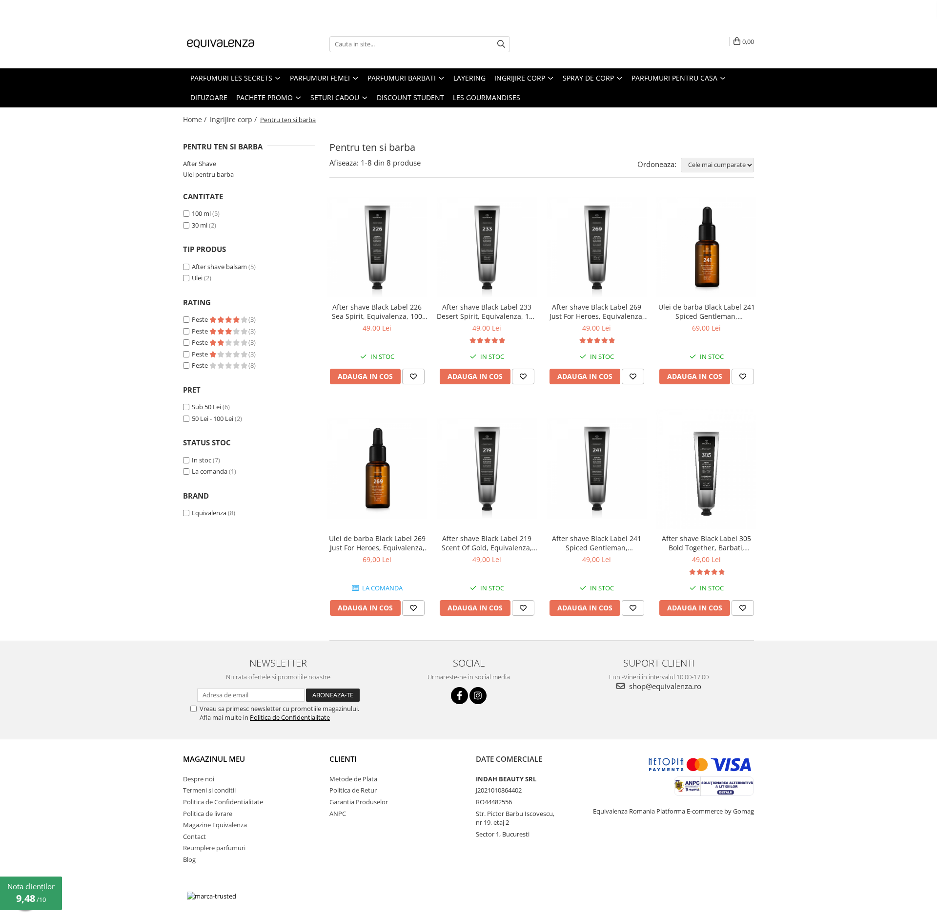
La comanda (209, 471)
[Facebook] (459, 695)
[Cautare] (501, 44)
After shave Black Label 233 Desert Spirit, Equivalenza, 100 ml (487, 311)
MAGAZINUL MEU (214, 759)
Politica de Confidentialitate (290, 717)
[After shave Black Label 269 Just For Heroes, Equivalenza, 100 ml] (597, 247)
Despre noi (198, 778)
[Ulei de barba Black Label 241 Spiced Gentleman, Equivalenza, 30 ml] (706, 247)
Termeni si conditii (209, 790)
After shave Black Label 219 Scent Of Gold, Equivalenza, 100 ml (487, 543)
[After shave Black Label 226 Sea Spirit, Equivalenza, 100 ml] (377, 247)
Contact (194, 836)
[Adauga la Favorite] (413, 376)
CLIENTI (343, 759)
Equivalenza (209, 512)
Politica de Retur (353, 790)
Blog (189, 859)
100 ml (201, 213)
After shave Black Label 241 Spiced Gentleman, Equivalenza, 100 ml (596, 543)
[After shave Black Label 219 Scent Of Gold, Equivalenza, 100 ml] (487, 468)
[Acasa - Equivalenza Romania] (232, 44)
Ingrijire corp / (234, 119)
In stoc (201, 460)
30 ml (199, 225)
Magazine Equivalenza (215, 824)
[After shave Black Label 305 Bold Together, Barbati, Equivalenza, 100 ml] (706, 469)
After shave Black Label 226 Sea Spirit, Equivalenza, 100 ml (377, 311)
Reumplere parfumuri (214, 847)
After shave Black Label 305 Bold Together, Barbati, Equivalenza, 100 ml (706, 543)
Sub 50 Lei (206, 406)
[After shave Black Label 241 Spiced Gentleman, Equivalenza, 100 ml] (597, 468)
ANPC (337, 813)
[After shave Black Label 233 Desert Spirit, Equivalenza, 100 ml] (487, 247)
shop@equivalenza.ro (664, 686)
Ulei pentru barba (208, 174)
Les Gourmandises (486, 97)
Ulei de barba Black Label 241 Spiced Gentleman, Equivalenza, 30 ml (706, 311)
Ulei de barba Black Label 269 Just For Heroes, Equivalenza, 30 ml (377, 543)
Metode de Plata (353, 778)
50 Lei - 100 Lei (212, 418)
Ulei (197, 277)
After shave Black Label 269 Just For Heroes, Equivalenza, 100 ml (597, 311)
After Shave (199, 163)
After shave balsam (219, 266)
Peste (200, 319)
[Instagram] (478, 695)
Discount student (410, 97)
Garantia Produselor (358, 801)
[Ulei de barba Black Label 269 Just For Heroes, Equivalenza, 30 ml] (377, 468)
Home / (195, 119)
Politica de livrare (207, 813)
